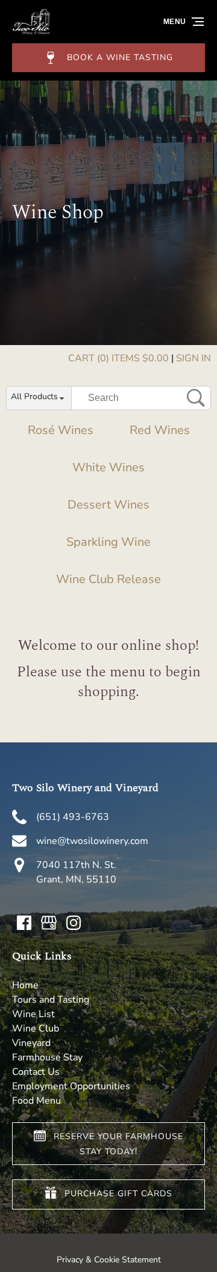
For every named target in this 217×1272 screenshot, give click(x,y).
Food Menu (36, 1100)
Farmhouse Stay (47, 1057)
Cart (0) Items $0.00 (118, 358)
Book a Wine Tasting (120, 57)
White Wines (108, 467)
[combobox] (39, 399)
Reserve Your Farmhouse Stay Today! (118, 1144)
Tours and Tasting (50, 999)
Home (25, 985)
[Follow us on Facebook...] (24, 923)
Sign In (193, 358)
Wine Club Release (108, 579)
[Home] (31, 31)
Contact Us (36, 1071)
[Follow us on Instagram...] (73, 923)
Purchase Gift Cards (118, 1194)
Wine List (33, 1014)
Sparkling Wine (108, 542)
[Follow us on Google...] (48, 923)
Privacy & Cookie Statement (109, 1259)
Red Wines (160, 430)
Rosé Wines (60, 430)
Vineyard (31, 1043)
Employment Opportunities (71, 1086)
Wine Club (35, 1028)
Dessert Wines (108, 505)
